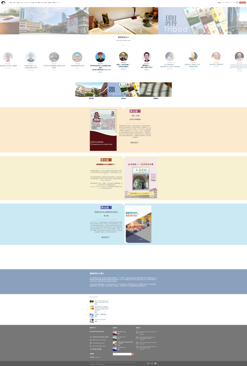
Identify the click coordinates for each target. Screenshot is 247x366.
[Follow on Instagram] (225, 2)
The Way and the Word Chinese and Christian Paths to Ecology (147, 335)
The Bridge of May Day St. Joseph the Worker (147, 330)
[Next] (240, 20)
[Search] (230, 2)
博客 (36, 2)
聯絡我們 (54, 2)
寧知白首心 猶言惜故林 (81, 64)
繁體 (218, 2)
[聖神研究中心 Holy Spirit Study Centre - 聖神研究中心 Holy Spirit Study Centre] (4, 2)
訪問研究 (45, 2)
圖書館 (39, 2)
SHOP (58, 2)
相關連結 (49, 2)
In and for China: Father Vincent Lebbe (147, 340)
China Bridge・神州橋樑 (29, 2)
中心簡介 (14, 2)
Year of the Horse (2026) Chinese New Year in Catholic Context (147, 345)
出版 (22, 2)
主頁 (11, 2)
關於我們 (18, 2)
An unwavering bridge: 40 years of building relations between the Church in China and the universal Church (104, 67)
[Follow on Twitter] (226, 2)
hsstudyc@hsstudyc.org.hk (99, 340)
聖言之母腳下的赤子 (12, 67)
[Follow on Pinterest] (100, 347)
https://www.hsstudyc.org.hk (99, 343)
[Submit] (133, 351)
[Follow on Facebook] (223, 2)
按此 (132, 140)
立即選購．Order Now (95, 354)
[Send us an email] (228, 2)
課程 (42, 2)
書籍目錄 (123, 96)
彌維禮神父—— (12, 65)
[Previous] (6, 20)
